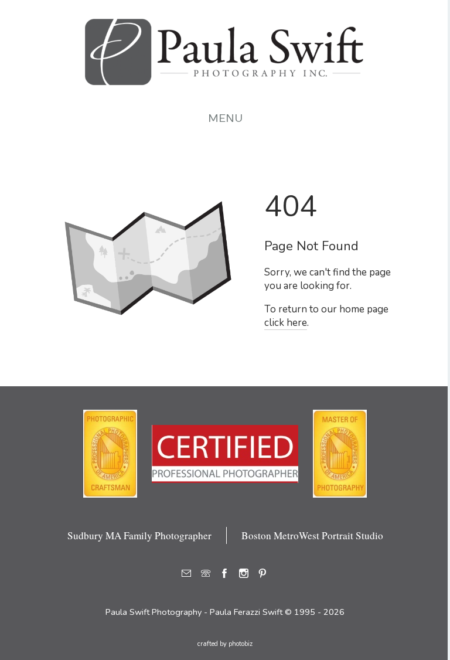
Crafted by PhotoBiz (225, 643)
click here (285, 322)
